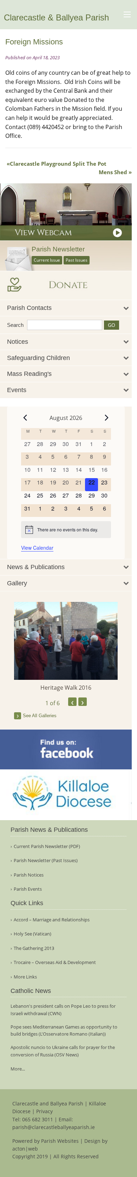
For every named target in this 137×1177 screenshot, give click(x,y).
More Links (25, 977)
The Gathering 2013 (34, 948)
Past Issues (76, 260)
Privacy (44, 1111)
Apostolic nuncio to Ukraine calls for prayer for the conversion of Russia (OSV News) (63, 1051)
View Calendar (37, 547)
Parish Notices (29, 875)
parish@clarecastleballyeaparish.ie (53, 1127)
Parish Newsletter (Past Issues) (46, 860)
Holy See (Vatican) (32, 934)
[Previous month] (25, 418)
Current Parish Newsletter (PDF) (47, 846)
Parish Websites (60, 1141)
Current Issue (47, 260)
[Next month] (107, 418)
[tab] (66, 308)
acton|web (25, 1148)
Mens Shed (113, 172)
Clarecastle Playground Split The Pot (58, 163)
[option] (66, 647)
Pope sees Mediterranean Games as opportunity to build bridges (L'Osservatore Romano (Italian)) (64, 1030)
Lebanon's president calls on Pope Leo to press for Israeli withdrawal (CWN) (63, 1010)
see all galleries (40, 715)
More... (18, 1069)
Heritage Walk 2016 (65, 687)
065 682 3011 (37, 1119)
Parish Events (28, 889)
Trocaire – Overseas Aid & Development (55, 962)
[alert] (66, 529)
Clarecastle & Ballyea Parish (56, 17)
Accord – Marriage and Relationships (52, 919)
